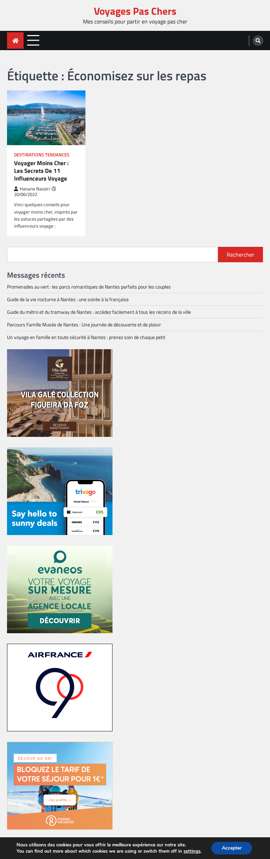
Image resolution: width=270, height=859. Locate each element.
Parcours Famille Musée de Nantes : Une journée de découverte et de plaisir (84, 324)
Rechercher (240, 254)
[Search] (258, 40)
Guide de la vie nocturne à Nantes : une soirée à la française (68, 299)
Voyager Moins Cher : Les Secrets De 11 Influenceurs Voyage (41, 171)
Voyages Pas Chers (135, 11)
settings (192, 851)
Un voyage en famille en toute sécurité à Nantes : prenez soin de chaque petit (86, 337)
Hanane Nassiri (35, 188)
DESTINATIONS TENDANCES (41, 154)
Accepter (232, 848)
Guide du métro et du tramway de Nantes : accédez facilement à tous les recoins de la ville (99, 312)
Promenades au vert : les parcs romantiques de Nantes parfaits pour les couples (89, 286)
